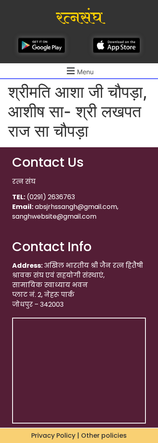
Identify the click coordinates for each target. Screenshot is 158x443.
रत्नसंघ (79, 18)
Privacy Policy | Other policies (79, 435)
